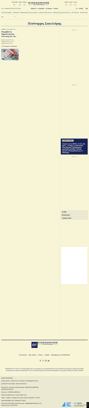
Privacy (40, 355)
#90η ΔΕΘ (16, 12)
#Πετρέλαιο (75, 12)
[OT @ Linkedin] (49, 361)
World (56, 8)
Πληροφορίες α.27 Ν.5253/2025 (60, 355)
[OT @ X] (43, 361)
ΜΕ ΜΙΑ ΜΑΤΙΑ (66, 215)
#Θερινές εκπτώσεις (45, 12)
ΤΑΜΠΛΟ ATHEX (66, 218)
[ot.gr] (38, 4)
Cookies (46, 355)
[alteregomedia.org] (66, 406)
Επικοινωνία (23, 355)
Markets (34, 8)
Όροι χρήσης (32, 355)
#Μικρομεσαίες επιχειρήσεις (29, 12)
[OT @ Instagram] (46, 361)
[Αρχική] (34, 345)
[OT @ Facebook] (40, 361)
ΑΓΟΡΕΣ (64, 212)
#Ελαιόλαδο (84, 12)
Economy (49, 8)
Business (41, 8)
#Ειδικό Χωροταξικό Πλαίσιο (61, 12)
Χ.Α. (2, 17)
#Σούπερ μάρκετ (6, 12)
